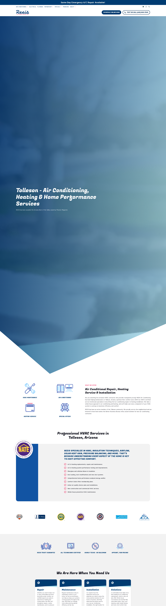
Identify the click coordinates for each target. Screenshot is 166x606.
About (72, 6)
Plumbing (40, 6)
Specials (57, 6)
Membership (48, 6)
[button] (111, 12)
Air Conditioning (21, 6)
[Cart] (143, 7)
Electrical (32, 6)
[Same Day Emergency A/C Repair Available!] (83, 2)
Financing (66, 6)
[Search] (149, 7)
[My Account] (146, 7)
